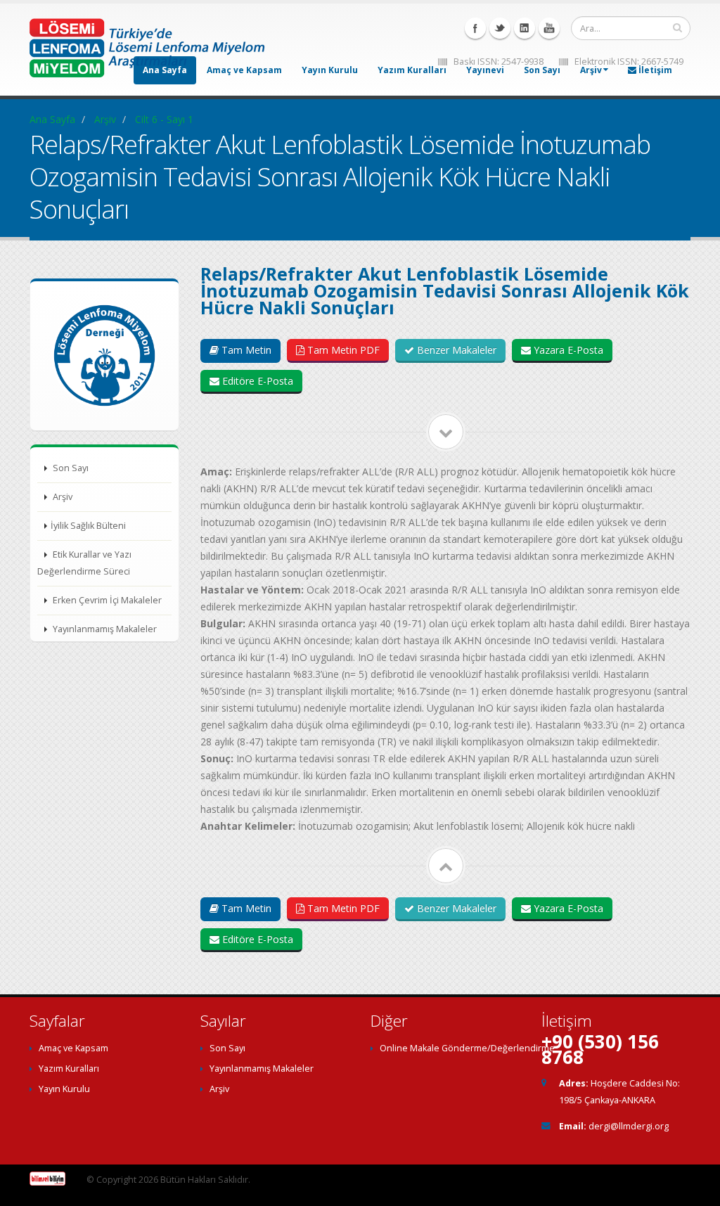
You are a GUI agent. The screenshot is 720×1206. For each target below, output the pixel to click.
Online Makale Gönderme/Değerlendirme (467, 1048)
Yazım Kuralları (412, 70)
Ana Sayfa (52, 119)
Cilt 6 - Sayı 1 (164, 119)
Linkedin (524, 28)
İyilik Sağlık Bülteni (88, 526)
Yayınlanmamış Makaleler (104, 629)
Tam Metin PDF (342, 350)
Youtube (549, 28)
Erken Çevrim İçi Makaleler (106, 600)
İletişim (654, 70)
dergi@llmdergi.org (629, 1126)
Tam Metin (245, 350)
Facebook (475, 28)
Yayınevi (485, 70)
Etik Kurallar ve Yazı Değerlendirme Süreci (84, 563)
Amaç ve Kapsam (73, 1048)
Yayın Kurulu (330, 70)
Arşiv (591, 70)
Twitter (499, 28)
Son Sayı (542, 70)
